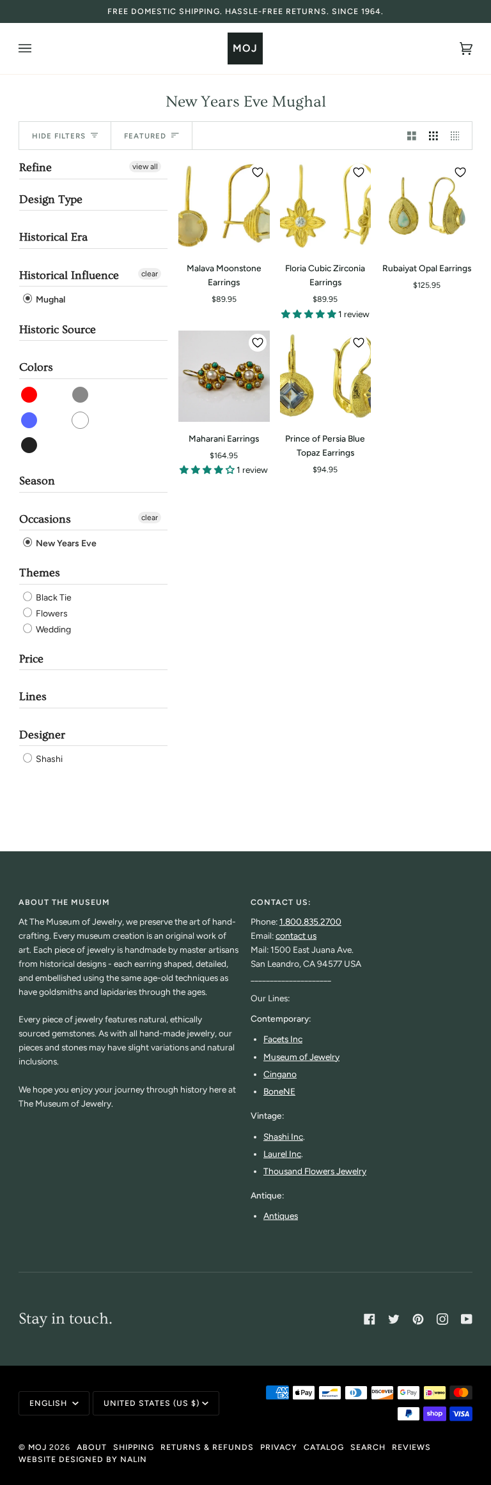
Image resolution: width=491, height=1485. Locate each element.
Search (368, 1447)
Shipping (133, 1447)
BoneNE (279, 1091)
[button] (309, 314)
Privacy (278, 1447)
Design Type (50, 199)
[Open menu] (38, 48)
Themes (39, 572)
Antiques (280, 1216)
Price (31, 659)
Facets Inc (282, 1039)
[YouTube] (466, 1319)
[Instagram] (442, 1319)
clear (149, 273)
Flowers (51, 613)
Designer (42, 735)
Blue (29, 420)
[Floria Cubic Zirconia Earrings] (325, 205)
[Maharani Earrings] (224, 376)
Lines (33, 696)
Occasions (45, 519)
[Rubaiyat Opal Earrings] (426, 205)
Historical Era (53, 237)
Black (29, 445)
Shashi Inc (283, 1136)
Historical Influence (69, 275)
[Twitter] (394, 1319)
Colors (36, 367)
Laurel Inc (282, 1154)
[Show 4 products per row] (458, 135)
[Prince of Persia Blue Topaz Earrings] (325, 376)
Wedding (52, 629)
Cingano (280, 1074)
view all (145, 166)
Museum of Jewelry (301, 1057)
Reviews (411, 1447)
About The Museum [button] (64, 902)
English (49, 1403)
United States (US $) (151, 1403)
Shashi (48, 759)
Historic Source (57, 329)
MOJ (37, 1447)
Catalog (324, 1447)
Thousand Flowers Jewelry (314, 1171)
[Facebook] (369, 1319)
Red (29, 394)
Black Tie (53, 597)
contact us (296, 935)
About (92, 1447)
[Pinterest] (418, 1319)
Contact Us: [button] (281, 902)
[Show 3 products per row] (433, 135)
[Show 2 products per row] (412, 135)
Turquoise (81, 394)
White (81, 420)
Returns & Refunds (207, 1447)
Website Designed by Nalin (83, 1459)
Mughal (49, 300)
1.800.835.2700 (310, 921)
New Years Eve (65, 543)
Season (37, 481)
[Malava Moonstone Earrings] (224, 205)
